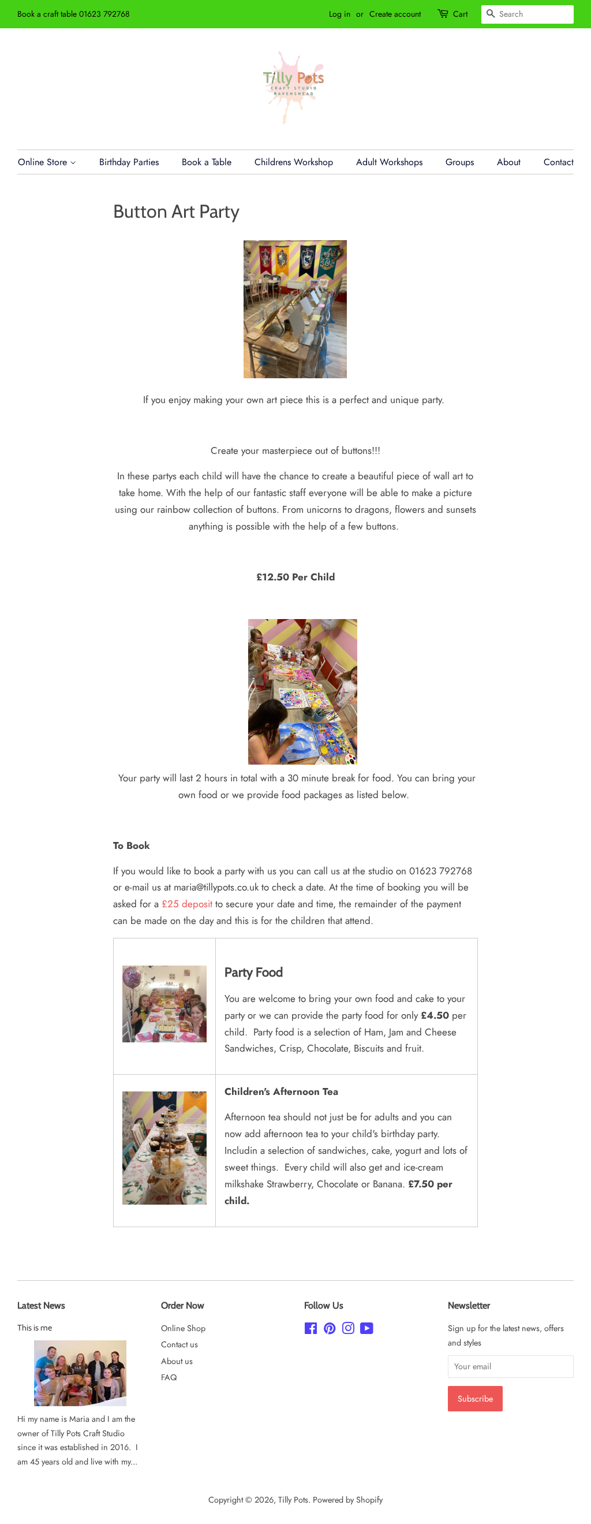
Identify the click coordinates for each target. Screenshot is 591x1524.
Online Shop (183, 1328)
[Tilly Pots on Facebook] (310, 1330)
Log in (339, 14)
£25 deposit (187, 904)
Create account (395, 14)
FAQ (169, 1377)
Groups (460, 162)
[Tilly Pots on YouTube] (366, 1330)
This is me (34, 1327)
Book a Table (206, 162)
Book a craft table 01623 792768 (73, 14)
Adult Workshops (389, 162)
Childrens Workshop (294, 162)
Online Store (44, 162)
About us (177, 1361)
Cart (460, 14)
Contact (559, 162)
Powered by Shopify (348, 1500)
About (509, 162)
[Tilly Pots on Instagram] (348, 1330)
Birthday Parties (129, 162)
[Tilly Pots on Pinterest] (329, 1330)
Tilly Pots (293, 1500)
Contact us (179, 1344)
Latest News (41, 1305)
